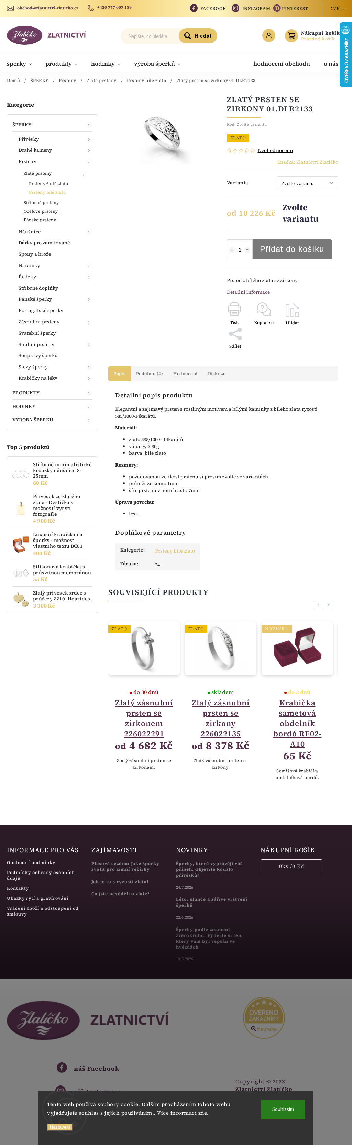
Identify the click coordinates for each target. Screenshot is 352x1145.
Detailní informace (248, 292)
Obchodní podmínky (31, 862)
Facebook (213, 8)
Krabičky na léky (38, 378)
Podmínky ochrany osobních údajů (41, 875)
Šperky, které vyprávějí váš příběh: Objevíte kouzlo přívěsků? (209, 869)
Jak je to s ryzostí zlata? (120, 882)
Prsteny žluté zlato (48, 183)
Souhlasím (283, 1109)
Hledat (203, 36)
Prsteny (27, 161)
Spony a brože (35, 253)
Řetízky (27, 276)
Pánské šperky (35, 299)
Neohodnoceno (275, 150)
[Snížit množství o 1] (232, 250)
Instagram (256, 8)
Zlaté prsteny (38, 173)
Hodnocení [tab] (185, 373)
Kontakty (18, 888)
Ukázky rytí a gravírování (37, 898)
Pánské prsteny (40, 220)
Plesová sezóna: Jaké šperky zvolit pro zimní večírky (125, 866)
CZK (335, 8)
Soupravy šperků (38, 355)
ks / (291, 866)
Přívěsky (29, 139)
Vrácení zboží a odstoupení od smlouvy (43, 911)
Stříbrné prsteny (41, 202)
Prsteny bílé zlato (47, 192)
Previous (319, 605)
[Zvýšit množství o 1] (247, 250)
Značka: (307, 162)
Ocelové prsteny (41, 211)
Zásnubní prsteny (39, 321)
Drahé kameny (35, 150)
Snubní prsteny (36, 344)
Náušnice (30, 231)
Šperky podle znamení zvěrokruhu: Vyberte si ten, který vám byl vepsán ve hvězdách (209, 938)
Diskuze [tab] (217, 373)
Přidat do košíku (292, 249)
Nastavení (60, 1127)
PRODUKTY (26, 392)
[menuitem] (22, 63)
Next (329, 605)
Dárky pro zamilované (44, 242)
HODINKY (23, 406)
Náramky (29, 265)
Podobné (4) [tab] (149, 373)
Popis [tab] (119, 373)
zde (202, 1112)
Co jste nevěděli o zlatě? (120, 894)
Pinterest (295, 8)
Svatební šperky (37, 333)
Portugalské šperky (41, 310)
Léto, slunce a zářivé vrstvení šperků (212, 902)
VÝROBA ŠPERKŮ (32, 419)
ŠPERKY (22, 124)
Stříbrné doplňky (38, 288)
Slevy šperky (33, 366)
